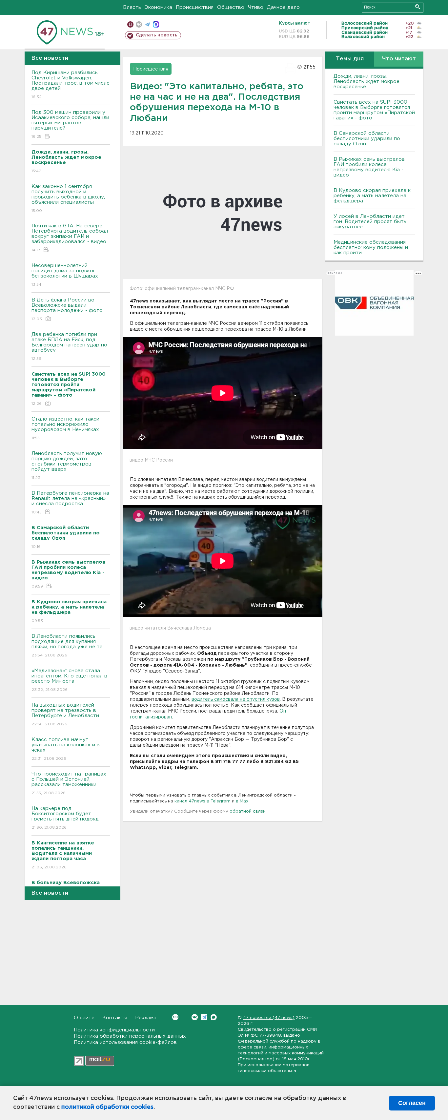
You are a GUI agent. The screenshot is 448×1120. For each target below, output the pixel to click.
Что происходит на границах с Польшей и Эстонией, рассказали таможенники (68, 783)
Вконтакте (195, 1017)
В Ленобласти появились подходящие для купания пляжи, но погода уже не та (67, 645)
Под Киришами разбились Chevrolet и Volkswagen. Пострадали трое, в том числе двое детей (70, 85)
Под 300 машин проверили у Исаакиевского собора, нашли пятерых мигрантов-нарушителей (70, 124)
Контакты (114, 1018)
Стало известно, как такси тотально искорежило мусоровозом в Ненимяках (65, 428)
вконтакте (139, 24)
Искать (417, 6)
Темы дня (350, 58)
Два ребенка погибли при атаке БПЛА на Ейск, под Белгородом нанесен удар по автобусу (69, 346)
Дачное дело (283, 7)
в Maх (242, 801)
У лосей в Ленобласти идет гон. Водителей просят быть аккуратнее (370, 221)
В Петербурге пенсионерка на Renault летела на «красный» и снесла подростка (70, 502)
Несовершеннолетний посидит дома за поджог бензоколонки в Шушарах (64, 274)
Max (214, 1017)
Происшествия (195, 7)
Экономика (158, 7)
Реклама (145, 1018)
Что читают (399, 58)
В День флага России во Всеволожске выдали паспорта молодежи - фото (67, 309)
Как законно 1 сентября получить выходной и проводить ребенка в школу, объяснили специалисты (68, 198)
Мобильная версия (130, 24)
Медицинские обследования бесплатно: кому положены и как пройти (371, 247)
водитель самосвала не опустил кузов (236, 699)
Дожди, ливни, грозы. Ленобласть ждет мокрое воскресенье (366, 81)
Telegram (204, 1017)
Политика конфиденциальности (114, 1030)
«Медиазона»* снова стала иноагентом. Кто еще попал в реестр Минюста (69, 680)
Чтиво (255, 7)
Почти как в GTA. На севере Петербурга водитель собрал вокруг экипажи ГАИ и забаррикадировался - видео (69, 238)
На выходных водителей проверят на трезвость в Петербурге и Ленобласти (65, 714)
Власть (132, 7)
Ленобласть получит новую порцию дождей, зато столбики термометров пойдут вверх (66, 465)
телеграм (147, 24)
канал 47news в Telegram (202, 801)
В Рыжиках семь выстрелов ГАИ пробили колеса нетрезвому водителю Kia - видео (369, 167)
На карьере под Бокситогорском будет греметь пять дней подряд (65, 817)
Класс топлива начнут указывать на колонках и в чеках (65, 748)
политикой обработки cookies (107, 1107)
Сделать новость (156, 35)
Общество (230, 7)
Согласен (412, 1103)
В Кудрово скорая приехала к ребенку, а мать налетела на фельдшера (372, 195)
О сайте (84, 1018)
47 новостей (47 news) (269, 1018)
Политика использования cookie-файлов (125, 1042)
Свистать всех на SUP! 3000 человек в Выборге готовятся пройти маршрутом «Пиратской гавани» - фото (374, 110)
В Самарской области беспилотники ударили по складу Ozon (367, 138)
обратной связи (248, 811)
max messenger (156, 24)
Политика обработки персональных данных (130, 1036)
